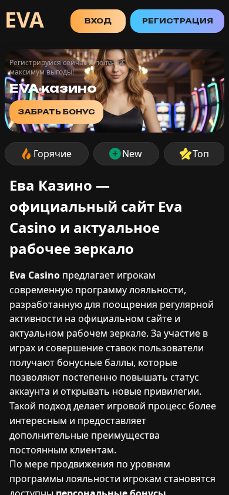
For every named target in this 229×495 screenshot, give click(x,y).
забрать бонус (56, 111)
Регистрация (177, 20)
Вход (98, 20)
